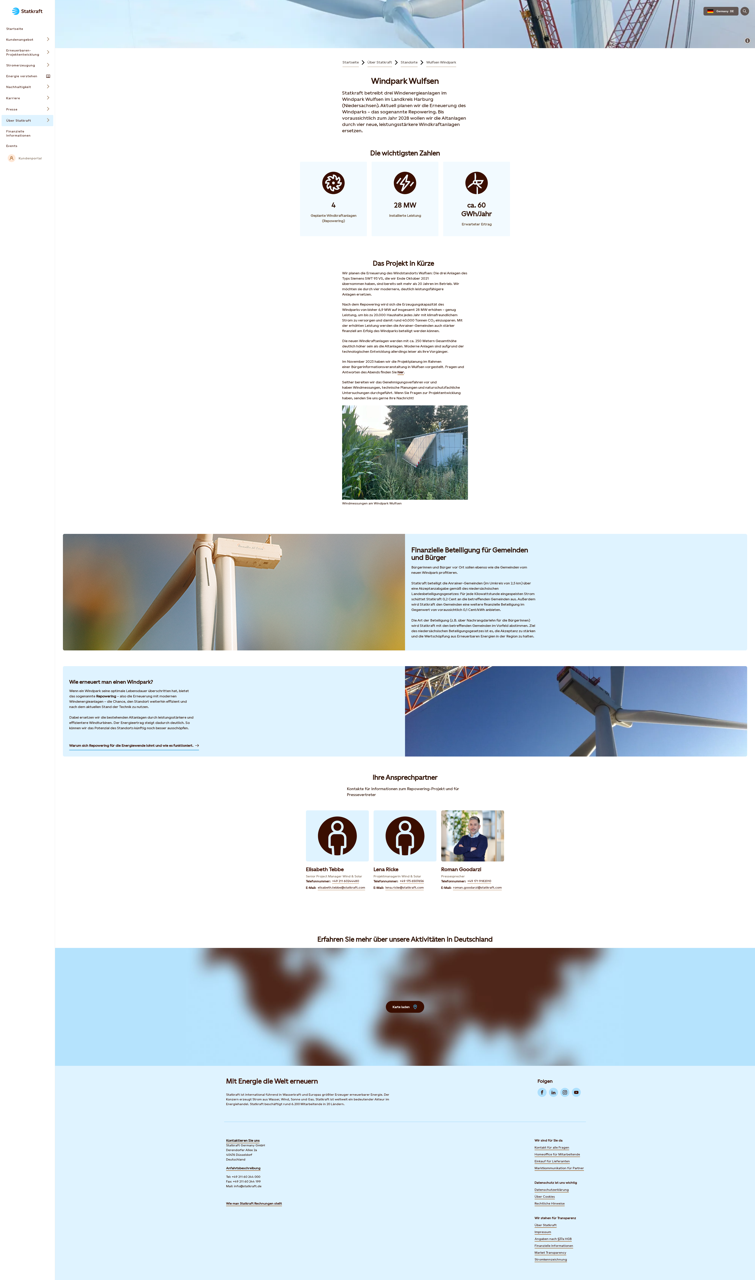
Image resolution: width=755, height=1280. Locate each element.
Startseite (351, 62)
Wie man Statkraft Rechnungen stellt (254, 1203)
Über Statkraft (379, 62)
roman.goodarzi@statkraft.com (477, 887)
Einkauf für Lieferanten (552, 1161)
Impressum (543, 1232)
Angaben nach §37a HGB (553, 1239)
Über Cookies (545, 1196)
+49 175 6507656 (412, 881)
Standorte (409, 62)
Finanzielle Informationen (554, 1246)
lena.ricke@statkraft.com (404, 887)
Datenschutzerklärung (552, 1190)
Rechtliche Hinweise (550, 1203)
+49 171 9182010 (479, 881)
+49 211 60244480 (345, 881)
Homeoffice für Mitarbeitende (557, 1154)
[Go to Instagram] (564, 1092)
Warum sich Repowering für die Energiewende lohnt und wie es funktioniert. (131, 745)
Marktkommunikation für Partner (559, 1168)
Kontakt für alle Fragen (552, 1147)
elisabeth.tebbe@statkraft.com (341, 887)
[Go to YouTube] (576, 1092)
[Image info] (747, 41)
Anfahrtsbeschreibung (243, 1168)
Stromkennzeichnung (551, 1259)
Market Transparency (550, 1252)
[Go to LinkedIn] (553, 1092)
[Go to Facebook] (542, 1092)
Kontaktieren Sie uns (243, 1140)
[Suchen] (744, 11)
